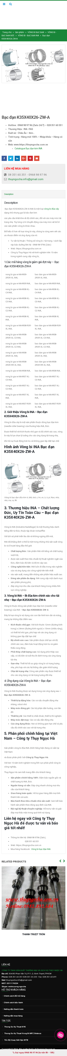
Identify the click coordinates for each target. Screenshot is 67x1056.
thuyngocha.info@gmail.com (25, 172)
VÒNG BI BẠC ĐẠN (36, 26)
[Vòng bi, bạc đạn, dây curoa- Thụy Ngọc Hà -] (33, 12)
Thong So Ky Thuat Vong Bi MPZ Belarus (22, 1025)
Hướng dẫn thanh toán (13, 1001)
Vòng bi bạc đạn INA (41, 843)
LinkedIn (17, 152)
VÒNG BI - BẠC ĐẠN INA (28, 29)
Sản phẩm (19, 26)
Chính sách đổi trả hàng (14, 988)
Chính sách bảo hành (13, 994)
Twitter (10, 152)
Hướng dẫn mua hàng (13, 1007)
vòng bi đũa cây (51, 202)
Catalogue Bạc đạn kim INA (28, 142)
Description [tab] (8, 188)
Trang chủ (7, 26)
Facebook (4, 152)
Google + (23, 152)
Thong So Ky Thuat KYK (15, 1019)
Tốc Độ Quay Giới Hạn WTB (16, 1032)
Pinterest (30, 152)
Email (36, 152)
